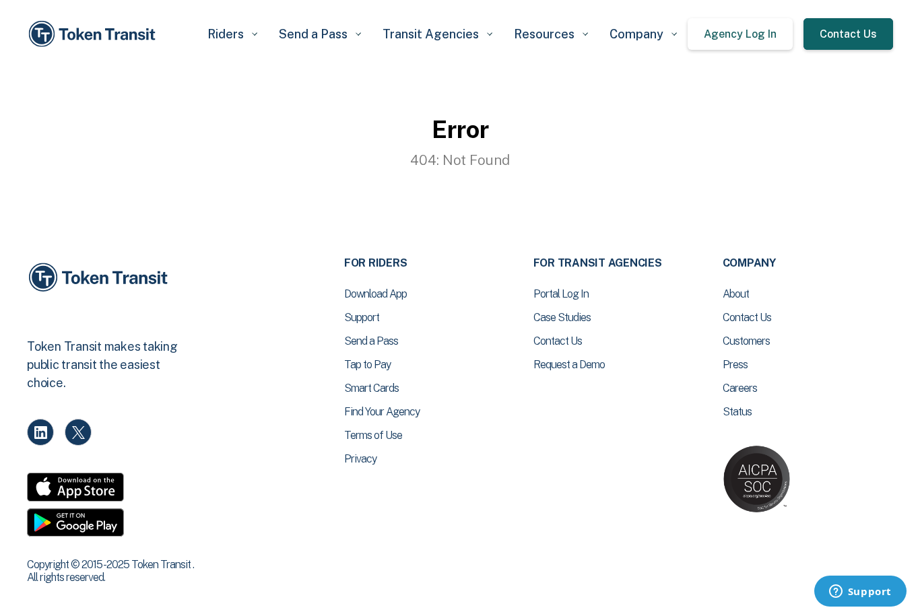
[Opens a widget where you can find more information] (860, 592)
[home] (94, 34)
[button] (232, 34)
